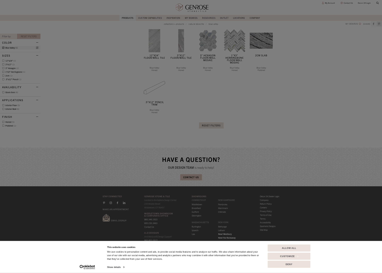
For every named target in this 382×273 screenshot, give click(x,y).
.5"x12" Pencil (13, 79)
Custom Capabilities (150, 17)
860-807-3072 (151, 240)
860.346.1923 (150, 219)
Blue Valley (213, 24)
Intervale (222, 211)
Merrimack (223, 208)
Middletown (197, 204)
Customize (287, 256)
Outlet (224, 17)
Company (255, 17)
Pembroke (222, 204)
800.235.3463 (150, 223)
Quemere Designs (267, 226)
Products (127, 17)
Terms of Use (265, 215)
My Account (330, 3)
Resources (208, 17)
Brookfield (196, 208)
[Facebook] (373, 23)
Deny (289, 264)
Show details (114, 267)
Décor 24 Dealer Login (269, 196)
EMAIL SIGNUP (119, 220)
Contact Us (348, 3)
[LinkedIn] (124, 203)
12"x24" (10, 60)
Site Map (264, 229)
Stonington (196, 215)
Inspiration (173, 17)
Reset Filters (211, 125)
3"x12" (10, 64)
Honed (9, 122)
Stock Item (11, 92)
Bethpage (222, 226)
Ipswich (195, 230)
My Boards (191, 17)
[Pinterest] (104, 203)
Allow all (289, 248)
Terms (262, 218)
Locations (239, 17)
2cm (9, 75)
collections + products (174, 24)
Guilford (195, 211)
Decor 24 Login (364, 3)
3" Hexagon (12, 68)
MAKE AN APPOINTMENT (116, 209)
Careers (263, 207)
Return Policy (266, 203)
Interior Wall (12, 109)
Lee (193, 234)
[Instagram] (110, 203)
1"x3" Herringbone (15, 71)
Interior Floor (12, 105)
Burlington (196, 226)
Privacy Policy (266, 211)
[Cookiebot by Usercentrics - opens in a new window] (87, 267)
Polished (10, 125)
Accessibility (265, 222)
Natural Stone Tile (196, 24)
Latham (221, 230)
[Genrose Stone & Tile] (192, 7)
